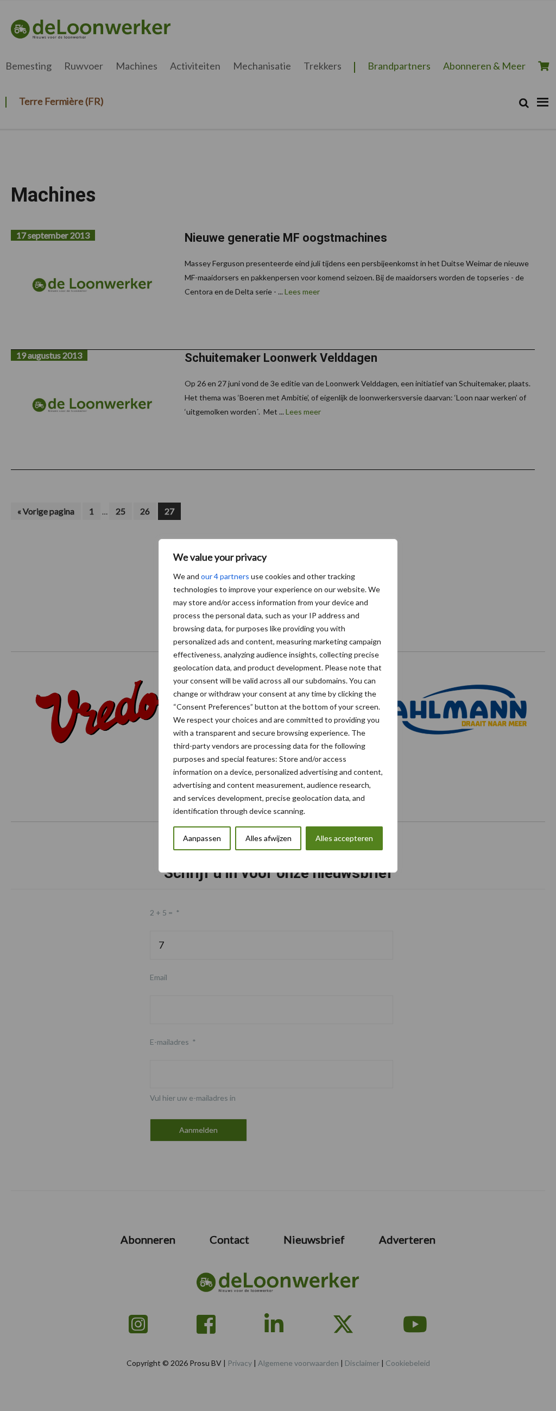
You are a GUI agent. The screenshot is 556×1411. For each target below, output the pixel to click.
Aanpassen (202, 838)
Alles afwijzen (268, 838)
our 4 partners (225, 576)
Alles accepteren (344, 838)
